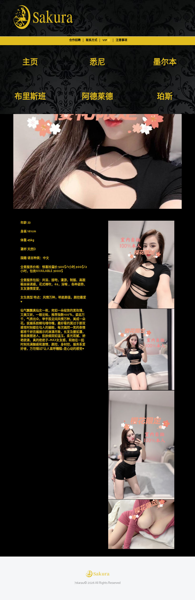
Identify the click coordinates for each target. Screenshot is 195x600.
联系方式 (91, 40)
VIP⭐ (106, 40)
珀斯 (165, 96)
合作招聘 (75, 40)
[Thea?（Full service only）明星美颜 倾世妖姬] (97, 161)
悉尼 (97, 62)
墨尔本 (165, 62)
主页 (30, 62)
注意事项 (121, 40)
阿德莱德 (97, 96)
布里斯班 (30, 96)
